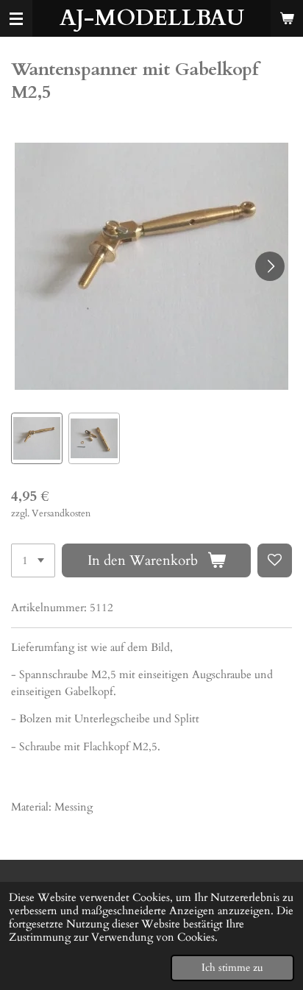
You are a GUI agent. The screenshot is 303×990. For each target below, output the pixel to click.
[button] (37, 438)
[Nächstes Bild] (270, 266)
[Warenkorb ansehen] (287, 18)
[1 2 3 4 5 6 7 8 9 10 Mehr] (33, 561)
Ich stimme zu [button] (232, 968)
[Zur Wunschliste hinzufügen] (274, 561)
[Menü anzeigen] (16, 18)
